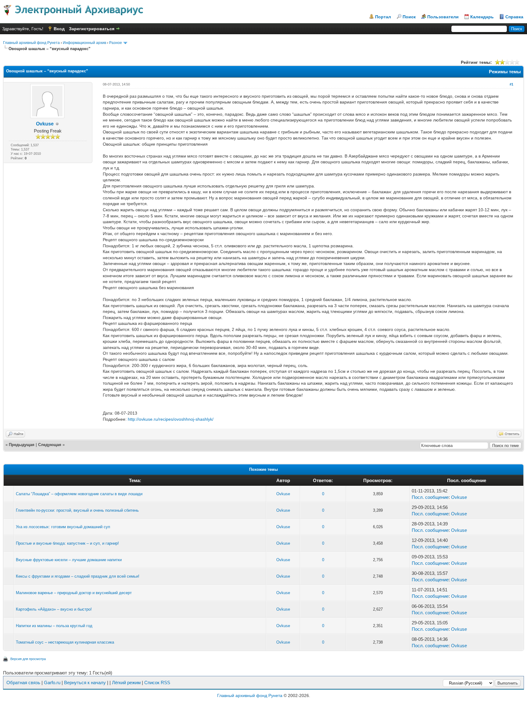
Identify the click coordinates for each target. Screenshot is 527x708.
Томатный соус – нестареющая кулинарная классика (65, 642)
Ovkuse (45, 123)
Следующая (49, 444)
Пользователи (443, 16)
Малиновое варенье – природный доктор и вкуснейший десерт (74, 592)
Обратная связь (23, 682)
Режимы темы (505, 71)
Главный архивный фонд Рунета (31, 43)
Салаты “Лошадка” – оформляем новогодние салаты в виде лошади (79, 494)
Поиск (409, 16)
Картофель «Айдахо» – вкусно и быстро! (54, 609)
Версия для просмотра (28, 659)
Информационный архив (84, 43)
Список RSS (157, 682)
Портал (383, 16)
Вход (59, 28)
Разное (115, 43)
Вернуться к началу (85, 682)
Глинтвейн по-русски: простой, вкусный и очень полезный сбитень (77, 510)
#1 (511, 84)
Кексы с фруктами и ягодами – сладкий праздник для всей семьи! (77, 576)
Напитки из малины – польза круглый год (54, 625)
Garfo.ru (52, 682)
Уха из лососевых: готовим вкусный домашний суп (63, 527)
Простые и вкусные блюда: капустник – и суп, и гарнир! (67, 543)
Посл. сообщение (430, 497)
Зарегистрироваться (91, 28)
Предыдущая (21, 444)
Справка (514, 16)
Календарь (482, 16)
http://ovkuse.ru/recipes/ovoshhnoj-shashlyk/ (170, 419)
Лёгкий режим (126, 682)
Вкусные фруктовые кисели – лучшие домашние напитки (69, 559)
